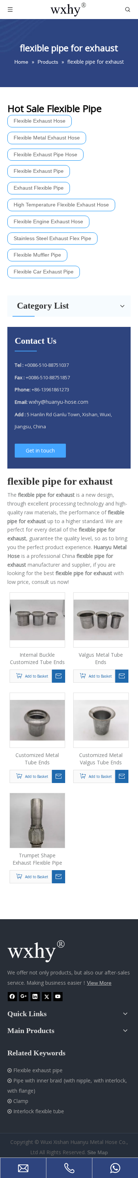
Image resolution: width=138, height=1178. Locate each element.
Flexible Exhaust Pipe (39, 171)
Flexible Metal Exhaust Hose (47, 138)
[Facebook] (12, 996)
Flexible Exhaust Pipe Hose (45, 154)
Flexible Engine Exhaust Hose (48, 221)
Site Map (97, 1152)
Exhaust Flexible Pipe (39, 188)
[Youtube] (58, 996)
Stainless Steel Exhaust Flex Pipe (52, 238)
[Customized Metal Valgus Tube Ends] (101, 719)
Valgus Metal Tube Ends (101, 658)
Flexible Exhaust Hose (40, 121)
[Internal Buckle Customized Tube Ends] (37, 619)
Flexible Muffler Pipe (37, 255)
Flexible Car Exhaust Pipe (44, 272)
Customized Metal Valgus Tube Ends (101, 759)
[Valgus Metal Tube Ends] (101, 619)
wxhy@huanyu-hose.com (58, 401)
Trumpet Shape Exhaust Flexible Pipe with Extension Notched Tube (37, 859)
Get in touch (40, 450)
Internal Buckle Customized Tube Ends (37, 658)
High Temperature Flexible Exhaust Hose (61, 205)
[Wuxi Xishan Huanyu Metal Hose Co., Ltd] (44, 951)
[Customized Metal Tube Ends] (37, 719)
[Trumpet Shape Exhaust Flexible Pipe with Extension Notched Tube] (37, 828)
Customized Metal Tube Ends (37, 759)
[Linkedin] (35, 996)
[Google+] (23, 996)
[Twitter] (46, 996)
